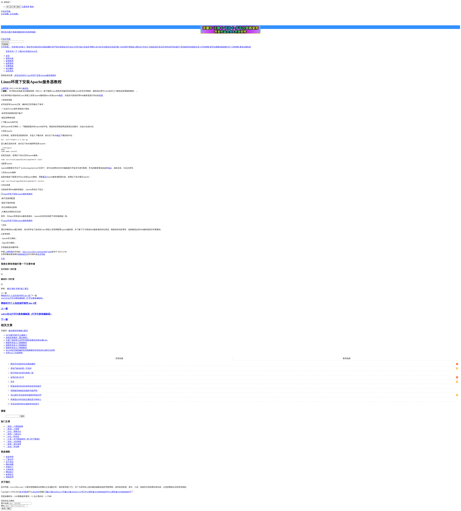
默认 (18, 7)
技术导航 (41, 254)
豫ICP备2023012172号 (74, 492)
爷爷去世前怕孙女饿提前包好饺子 (24, 404)
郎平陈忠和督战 (59, 47)
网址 (3, 506)
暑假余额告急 (245, 47)
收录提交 (9, 474)
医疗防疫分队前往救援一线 (21, 373)
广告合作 (9, 459)
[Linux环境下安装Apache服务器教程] (17, 194)
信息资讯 (9, 71)
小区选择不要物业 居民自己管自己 (134, 47)
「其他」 (9, 426)
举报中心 (9, 467)
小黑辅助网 (18, 426)
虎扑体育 (17, 444)
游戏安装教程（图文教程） (17, 338)
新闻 (22, 32)
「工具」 (9, 439)
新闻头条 (9, 58)
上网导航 (5, 88)
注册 (24, 7)
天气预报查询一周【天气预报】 (26, 439)
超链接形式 (23, 254)
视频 (14, 32)
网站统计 (9, 472)
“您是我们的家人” (19, 47)
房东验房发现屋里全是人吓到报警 (195, 47)
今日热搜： (6, 47)
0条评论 (25, 88)
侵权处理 (9, 477)
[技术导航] (6, 11)
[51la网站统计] (132, 492)
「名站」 (9, 441)
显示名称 (5, 503)
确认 (9, 508)
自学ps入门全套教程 (14, 353)
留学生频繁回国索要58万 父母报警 (224, 47)
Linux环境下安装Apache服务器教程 (41, 75)
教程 (61, 95)
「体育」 (9, 444)
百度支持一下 (11, 51)
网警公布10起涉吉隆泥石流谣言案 (104, 47)
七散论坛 (17, 434)
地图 (18, 32)
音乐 (7, 32)
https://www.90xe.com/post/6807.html (37, 252)
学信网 (16, 447)
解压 (59, 135)
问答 (26, 32)
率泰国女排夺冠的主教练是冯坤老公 (25, 399)
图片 (10, 32)
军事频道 (9, 66)
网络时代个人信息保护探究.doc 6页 (16, 296)
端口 (110, 168)
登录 (27, 7)
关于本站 (9, 462)
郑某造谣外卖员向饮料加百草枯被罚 (164, 47)
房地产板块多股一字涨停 (21, 368)
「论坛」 (9, 431)
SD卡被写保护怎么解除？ (16, 335)
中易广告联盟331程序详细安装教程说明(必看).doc (27, 340)
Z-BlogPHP (35, 492)
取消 (3, 508)
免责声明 (9, 457)
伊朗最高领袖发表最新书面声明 (23, 391)
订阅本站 (9, 469)
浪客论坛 (17, 431)
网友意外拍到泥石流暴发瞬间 (39, 47)
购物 (34, 32)
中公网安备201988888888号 (119, 492)
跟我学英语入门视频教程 (16, 343)
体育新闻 (9, 63)
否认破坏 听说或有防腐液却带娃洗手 (26, 395)
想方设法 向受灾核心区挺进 (78, 47)
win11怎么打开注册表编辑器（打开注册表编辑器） (22, 298)
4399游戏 (17, 441)
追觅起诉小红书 (17, 377)
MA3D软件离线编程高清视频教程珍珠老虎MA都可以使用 (30, 350)
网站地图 (9, 464)
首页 (8, 56)
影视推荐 (9, 61)
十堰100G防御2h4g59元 (27, 51)
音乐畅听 (9, 68)
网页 (3, 32)
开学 (12, 382)
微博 (30, 32)
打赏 (3, 259)
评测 (101, 95)
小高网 (16, 429)
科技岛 (16, 436)
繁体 (32, 7)
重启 (45, 177)
